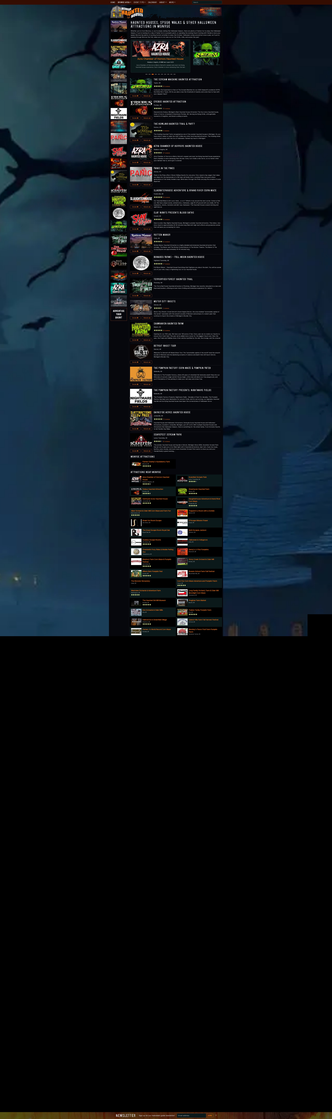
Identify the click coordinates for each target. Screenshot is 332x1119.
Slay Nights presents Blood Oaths (174, 212)
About (162, 2)
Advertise (173, 1100)
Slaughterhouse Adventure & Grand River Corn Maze (185, 190)
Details (134, 96)
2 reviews (166, 308)
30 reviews (166, 330)
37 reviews (166, 264)
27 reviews (166, 153)
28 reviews (166, 86)
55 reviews (166, 108)
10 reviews (166, 219)
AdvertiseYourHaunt (119, 314)
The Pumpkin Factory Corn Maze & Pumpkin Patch (182, 367)
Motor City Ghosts (165, 301)
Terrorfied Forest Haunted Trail (173, 279)
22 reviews (166, 242)
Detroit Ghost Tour (165, 345)
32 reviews (166, 441)
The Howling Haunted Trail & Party (174, 123)
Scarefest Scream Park (168, 434)
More (171, 2)
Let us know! (116, 1110)
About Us (190, 1089)
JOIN (210, 1116)
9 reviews (166, 131)
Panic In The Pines (164, 168)
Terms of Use (174, 1092)
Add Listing (191, 1100)
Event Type (139, 2)
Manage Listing (210, 1100)
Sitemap (207, 1089)
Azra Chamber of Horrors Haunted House (178, 145)
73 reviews (166, 419)
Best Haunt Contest (211, 1092)
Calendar (152, 2)
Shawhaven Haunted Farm (169, 323)
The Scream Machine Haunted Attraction (160, 58)
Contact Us (174, 1089)
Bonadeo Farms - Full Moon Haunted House (179, 256)
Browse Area (124, 2)
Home (113, 2)
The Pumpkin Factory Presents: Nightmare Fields (182, 390)
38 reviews (166, 197)
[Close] (216, 1115)
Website (146, 96)
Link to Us (190, 1092)
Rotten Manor (162, 234)
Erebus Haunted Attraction (170, 101)
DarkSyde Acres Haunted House (172, 412)
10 (174, 74)
